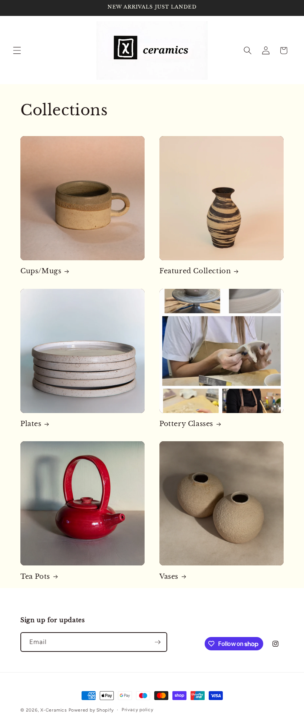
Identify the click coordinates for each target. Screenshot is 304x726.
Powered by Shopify (91, 710)
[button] (17, 50)
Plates (31, 424)
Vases (168, 576)
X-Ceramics (53, 710)
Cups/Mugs (40, 271)
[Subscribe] (157, 642)
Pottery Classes (186, 424)
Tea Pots (35, 576)
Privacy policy (137, 709)
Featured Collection (195, 271)
